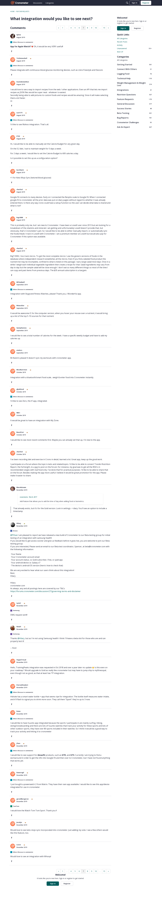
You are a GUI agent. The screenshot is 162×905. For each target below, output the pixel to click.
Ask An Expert (134, 127)
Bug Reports (134, 117)
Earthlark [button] (20, 170)
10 (96, 28)
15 (104, 28)
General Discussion (134, 104)
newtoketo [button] (24, 497)
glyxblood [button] (20, 389)
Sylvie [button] (18, 35)
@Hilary (21, 638)
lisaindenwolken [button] (22, 82)
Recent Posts (122, 42)
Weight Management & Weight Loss (134, 84)
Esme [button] (18, 711)
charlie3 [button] (19, 189)
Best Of (120, 52)
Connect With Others (134, 69)
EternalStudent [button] (22, 685)
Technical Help (134, 78)
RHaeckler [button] (20, 306)
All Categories (122, 38)
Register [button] (67, 883)
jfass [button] (18, 743)
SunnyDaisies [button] (21, 328)
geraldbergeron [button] (22, 799)
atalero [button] (19, 350)
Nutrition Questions (134, 94)
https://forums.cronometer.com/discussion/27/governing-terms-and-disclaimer (45, 591)
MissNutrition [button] (21, 370)
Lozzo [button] (18, 845)
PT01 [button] (18, 136)
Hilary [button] (18, 523)
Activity (120, 45)
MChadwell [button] (20, 282)
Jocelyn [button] (19, 822)
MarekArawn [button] (21, 487)
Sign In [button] (53, 883)
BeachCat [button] (20, 432)
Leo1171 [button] (19, 113)
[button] (12, 36)
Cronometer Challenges (134, 122)
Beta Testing (134, 113)
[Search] (127, 3)
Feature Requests (134, 99)
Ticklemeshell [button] (21, 58)
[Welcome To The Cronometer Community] (20, 3)
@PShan (14, 535)
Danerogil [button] (20, 773)
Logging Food (134, 73)
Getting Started (134, 64)
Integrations (134, 90)
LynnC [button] (18, 603)
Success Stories (134, 108)
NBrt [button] (18, 413)
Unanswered (134, 48)
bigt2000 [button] (19, 218)
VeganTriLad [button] (21, 660)
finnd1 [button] (18, 627)
